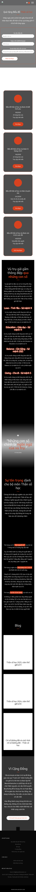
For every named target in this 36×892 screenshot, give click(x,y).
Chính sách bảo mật (18, 860)
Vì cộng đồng (18, 849)
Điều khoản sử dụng (18, 863)
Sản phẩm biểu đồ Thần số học (18, 841)
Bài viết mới (18, 844)
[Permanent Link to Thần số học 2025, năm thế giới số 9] (18, 647)
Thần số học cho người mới (18, 851)
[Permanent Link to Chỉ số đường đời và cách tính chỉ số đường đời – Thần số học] (18, 725)
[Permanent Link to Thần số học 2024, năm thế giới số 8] (18, 686)
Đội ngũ (18, 846)
